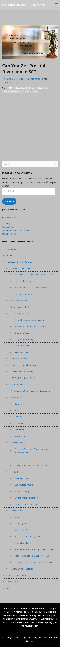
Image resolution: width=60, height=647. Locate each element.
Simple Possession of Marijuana (29, 320)
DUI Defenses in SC (23, 294)
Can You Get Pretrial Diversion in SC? (23, 68)
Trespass (19, 423)
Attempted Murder (23, 543)
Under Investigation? (19, 307)
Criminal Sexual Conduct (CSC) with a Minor (34, 562)
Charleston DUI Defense (21, 268)
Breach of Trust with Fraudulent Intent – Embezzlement (33, 451)
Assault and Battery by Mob (27, 536)
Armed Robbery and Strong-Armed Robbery (34, 549)
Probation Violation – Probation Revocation (30, 391)
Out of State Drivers (24, 484)
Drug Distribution (22, 333)
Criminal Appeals (17, 384)
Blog (8, 588)
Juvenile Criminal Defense (21, 371)
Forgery (18, 459)
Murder (18, 517)
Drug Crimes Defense (20, 313)
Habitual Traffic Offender (26, 504)
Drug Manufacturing (24, 339)
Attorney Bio (12, 581)
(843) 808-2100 (9, 234)
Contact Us (11, 249)
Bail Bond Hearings (19, 300)
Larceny (18, 416)
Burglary (18, 404)
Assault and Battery (23, 530)
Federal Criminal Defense (21, 568)
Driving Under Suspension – (27, 497)
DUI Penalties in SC (23, 281)
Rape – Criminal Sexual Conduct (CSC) (32, 555)
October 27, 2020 (10, 82)
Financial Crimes (17, 442)
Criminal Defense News (14, 78)
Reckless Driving (22, 491)
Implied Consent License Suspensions (32, 287)
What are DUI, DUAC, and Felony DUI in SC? (34, 274)
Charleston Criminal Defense (19, 262)
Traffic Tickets (16, 472)
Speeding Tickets (22, 478)
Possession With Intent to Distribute (31, 326)
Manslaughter (21, 523)
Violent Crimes (16, 510)
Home (9, 255)
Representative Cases (16, 575)
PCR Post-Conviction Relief (22, 378)
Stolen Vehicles (21, 436)
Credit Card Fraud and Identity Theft (31, 465)
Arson (17, 410)
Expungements (33, 78)
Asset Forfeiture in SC (24, 352)
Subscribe (9, 201)
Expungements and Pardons (23, 365)
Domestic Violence (18, 358)
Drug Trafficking (22, 345)
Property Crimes (17, 397)
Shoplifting (19, 429)
